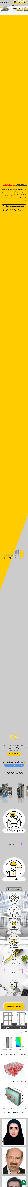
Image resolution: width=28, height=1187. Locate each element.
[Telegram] (15, 2)
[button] (14, 12)
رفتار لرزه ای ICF (22, 1032)
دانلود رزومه (13, 972)
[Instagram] (24, 2)
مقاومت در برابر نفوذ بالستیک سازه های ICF (15, 1109)
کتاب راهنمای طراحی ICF (20, 1082)
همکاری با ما (12, 844)
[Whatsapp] (20, 2)
